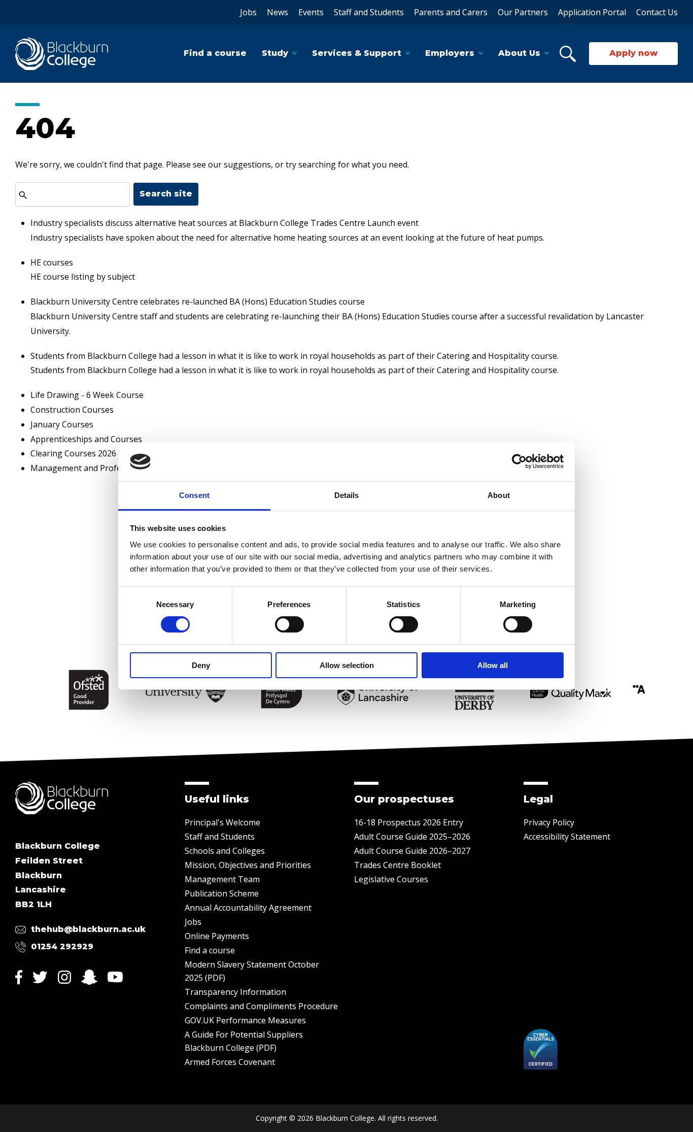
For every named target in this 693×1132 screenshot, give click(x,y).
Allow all (492, 665)
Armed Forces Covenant (230, 1062)
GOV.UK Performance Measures (245, 1020)
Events (311, 12)
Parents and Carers (451, 12)
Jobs (248, 12)
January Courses (61, 424)
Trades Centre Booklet (397, 865)
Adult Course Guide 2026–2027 (412, 850)
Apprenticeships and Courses (86, 439)
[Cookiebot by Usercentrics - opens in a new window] (519, 461)
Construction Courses (72, 409)
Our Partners (523, 12)
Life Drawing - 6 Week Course (87, 395)
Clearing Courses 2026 (73, 453)
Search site (166, 193)
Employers (449, 53)
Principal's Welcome (222, 822)
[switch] (289, 624)
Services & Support (356, 53)
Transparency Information (235, 991)
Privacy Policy (549, 822)
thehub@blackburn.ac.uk (88, 929)
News (277, 12)
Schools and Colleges (225, 850)
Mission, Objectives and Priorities (248, 865)
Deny (201, 665)
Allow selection (347, 665)
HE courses (51, 262)
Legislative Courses (391, 879)
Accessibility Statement (567, 836)
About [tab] (499, 495)
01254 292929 (62, 946)
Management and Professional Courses (106, 468)
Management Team (222, 879)
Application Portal (592, 12)
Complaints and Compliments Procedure (261, 1006)
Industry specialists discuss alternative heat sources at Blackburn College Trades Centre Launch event (224, 222)
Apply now (633, 53)
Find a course (215, 53)
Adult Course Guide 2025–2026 (412, 836)
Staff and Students (369, 12)
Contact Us (657, 12)
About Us (519, 53)
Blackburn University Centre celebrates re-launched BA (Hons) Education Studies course (197, 301)
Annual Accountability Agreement (248, 907)
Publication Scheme (222, 893)
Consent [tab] (194, 495)
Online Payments (217, 936)
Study (275, 53)
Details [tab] (346, 495)
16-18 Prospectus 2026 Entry (408, 822)
